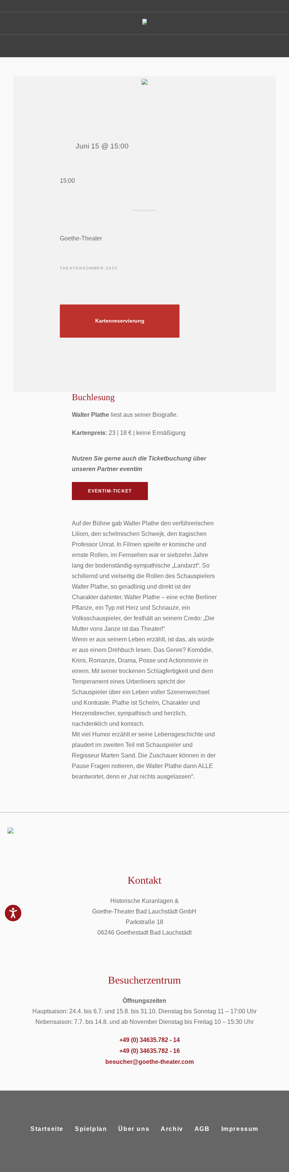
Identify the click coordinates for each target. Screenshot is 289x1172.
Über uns (133, 1129)
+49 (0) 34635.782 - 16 (149, 1051)
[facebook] (134, 1165)
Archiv (172, 1129)
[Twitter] (152, 1165)
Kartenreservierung (119, 321)
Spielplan (91, 1129)
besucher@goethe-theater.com (149, 1062)
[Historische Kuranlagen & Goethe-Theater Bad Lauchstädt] (144, 23)
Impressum (240, 1129)
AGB (202, 1129)
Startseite (47, 1129)
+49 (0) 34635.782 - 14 (149, 1040)
